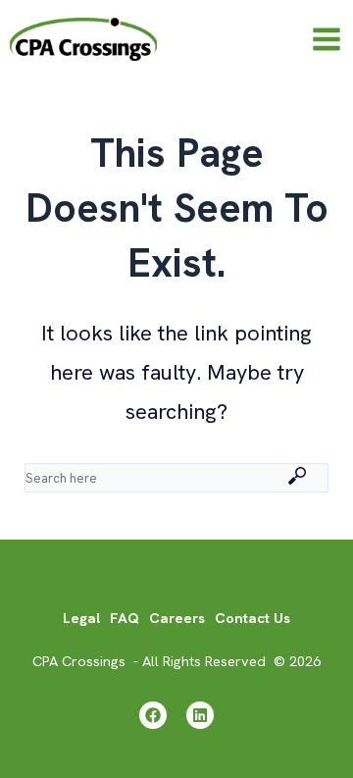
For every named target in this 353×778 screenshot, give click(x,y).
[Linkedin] (200, 715)
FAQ (124, 617)
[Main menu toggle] (326, 39)
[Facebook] (153, 715)
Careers (177, 617)
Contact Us (252, 617)
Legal (81, 617)
